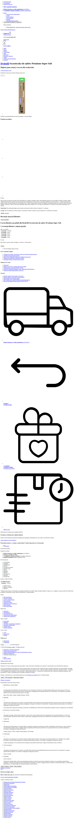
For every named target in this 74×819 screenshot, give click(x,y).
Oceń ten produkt (4, 219)
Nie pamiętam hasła (7, 613)
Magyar (10, 797)
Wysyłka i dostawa (7, 598)
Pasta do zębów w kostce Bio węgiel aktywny (13, 277)
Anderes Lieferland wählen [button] (7, 779)
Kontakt (8, 19)
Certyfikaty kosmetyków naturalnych (11, 623)
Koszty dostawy (10, 17)
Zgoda (2, 677)
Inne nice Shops (7, 658)
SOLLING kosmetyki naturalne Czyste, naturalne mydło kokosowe (18, 269)
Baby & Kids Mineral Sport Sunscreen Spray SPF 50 (15, 281)
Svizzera (11, 804)
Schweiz (11, 801)
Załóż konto (6, 39)
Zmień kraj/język (15, 644)
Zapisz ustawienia (5, 766)
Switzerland (13, 805)
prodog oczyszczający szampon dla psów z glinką (14, 266)
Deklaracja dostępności (8, 653)
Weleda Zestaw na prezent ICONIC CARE (13, 267)
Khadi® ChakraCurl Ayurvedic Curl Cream (13, 276)
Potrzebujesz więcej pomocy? (10, 603)
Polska (9, 796)
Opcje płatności (9, 18)
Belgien (10, 815)
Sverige (10, 793)
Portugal (11, 814)
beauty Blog (6, 621)
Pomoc (5, 13)
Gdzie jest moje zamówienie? (13, 14)
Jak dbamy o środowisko (9, 625)
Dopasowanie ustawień (18, 677)
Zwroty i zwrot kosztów (8, 599)
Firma (4, 657)
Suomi (9, 799)
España (10, 788)
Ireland (9, 809)
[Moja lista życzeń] (4, 42)
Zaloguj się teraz (7, 34)
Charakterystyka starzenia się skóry (11, 255)
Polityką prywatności (32, 675)
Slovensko (12, 806)
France (9, 791)
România (11, 792)
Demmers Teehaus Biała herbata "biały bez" (13, 270)
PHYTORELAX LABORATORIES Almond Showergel (16, 280)
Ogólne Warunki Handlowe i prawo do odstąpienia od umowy (17, 652)
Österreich (12, 783)
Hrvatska (11, 795)
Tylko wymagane (8, 677)
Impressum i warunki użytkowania (11, 649)
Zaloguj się (6, 611)
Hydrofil (5, 63)
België (9, 813)
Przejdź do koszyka (7, 4)
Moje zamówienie (7, 597)
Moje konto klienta (7, 606)
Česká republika (16, 808)
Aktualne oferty (7, 626)
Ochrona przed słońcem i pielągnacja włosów (13, 258)
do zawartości (6, 3)
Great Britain (14, 787)
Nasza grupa (6, 634)
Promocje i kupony (7, 602)
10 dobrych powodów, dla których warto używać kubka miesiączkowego (20, 254)
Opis (3, 198)
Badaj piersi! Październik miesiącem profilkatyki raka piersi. (17, 257)
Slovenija (11, 790)
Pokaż (2, 246)
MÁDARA (6, 265)
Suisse (9, 803)
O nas (4, 632)
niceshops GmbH (11, 647)
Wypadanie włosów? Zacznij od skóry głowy (13, 259)
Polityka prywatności (5, 680)
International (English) (20, 782)
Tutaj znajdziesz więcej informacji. (8, 540)
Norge (9, 817)
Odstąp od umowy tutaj (6, 661)
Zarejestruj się (6, 612)
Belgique (11, 812)
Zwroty (8, 15)
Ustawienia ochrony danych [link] (9, 654)
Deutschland (13, 786)
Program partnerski (7, 627)
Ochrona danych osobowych (10, 651)
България (11, 800)
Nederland (12, 810)
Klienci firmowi (7, 605)
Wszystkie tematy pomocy (12, 20)
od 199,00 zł (16, 9)
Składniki (5, 622)
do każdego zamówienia (17, 10)
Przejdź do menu (7, 1)
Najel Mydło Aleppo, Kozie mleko (11, 278)
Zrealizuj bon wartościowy (9, 616)
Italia (8, 784)
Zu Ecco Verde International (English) (9, 777)
